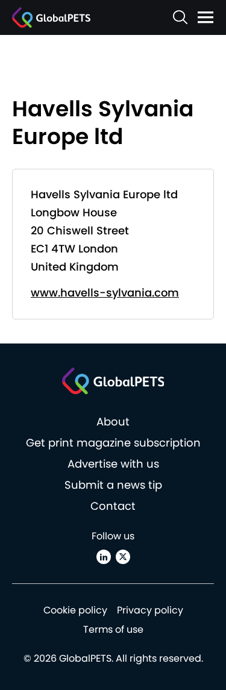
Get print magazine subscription (113, 442)
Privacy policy (150, 610)
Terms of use (113, 629)
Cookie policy (75, 610)
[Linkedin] (103, 557)
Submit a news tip (113, 484)
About (113, 421)
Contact (113, 505)
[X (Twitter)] (123, 557)
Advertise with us (113, 463)
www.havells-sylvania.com (105, 292)
